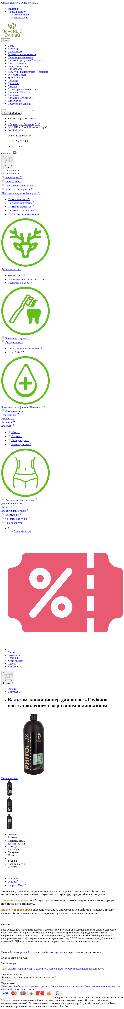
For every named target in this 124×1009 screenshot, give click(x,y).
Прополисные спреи (20, 282)
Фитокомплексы (17, 74)
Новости (12, 663)
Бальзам (12, 968)
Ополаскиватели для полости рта (27, 279)
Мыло (15, 432)
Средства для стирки (19, 103)
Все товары (14, 48)
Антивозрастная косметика (23, 89)
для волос (98, 968)
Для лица (13, 80)
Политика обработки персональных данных (25, 986)
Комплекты (14, 655)
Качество (13, 666)
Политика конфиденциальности (102, 986)
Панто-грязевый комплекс (26, 214)
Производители (14, 522)
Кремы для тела (21, 444)
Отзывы (13, 881)
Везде (11, 45)
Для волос (13, 83)
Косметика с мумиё (18, 66)
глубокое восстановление (78, 968)
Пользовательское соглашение (67, 986)
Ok (66, 1006)
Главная (12, 688)
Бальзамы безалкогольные (22, 54)
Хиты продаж (15, 660)
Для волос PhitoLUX (19, 92)
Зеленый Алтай (22, 531)
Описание (13, 878)
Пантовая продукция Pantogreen (25, 60)
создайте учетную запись (53, 952)
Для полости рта (17, 63)
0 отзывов (12, 837)
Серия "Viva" (16, 352)
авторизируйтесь (25, 952)
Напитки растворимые (20, 57)
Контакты (33, 2)
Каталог (10, 173)
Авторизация (21, 14)
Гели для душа (20, 440)
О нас (24, 2)
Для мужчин (14, 100)
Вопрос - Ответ (17, 885)
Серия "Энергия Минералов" (25, 348)
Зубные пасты (16, 275)
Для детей (13, 95)
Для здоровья (15, 69)
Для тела (12, 86)
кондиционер (25, 968)
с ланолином (56, 968)
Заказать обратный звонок (22, 118)
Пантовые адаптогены (21, 203)
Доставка (15, 2)
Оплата (5, 2)
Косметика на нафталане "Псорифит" (28, 71)
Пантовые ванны (19, 199)
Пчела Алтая (15, 51)
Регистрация (21, 17)
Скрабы (16, 436)
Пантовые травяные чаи (22, 210)
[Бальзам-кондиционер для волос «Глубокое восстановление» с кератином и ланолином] (9, 795)
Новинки (13, 658)
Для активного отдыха (20, 98)
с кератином (40, 968)
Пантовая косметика (21, 206)
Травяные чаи (15, 77)
